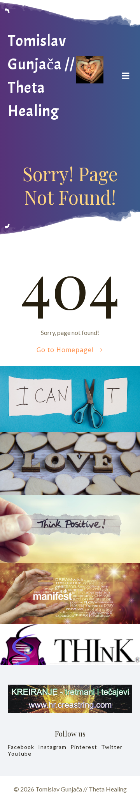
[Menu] (125, 76)
